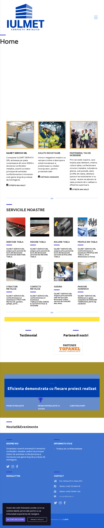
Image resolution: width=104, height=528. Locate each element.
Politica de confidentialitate (69, 448)
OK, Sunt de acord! (15, 519)
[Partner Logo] (76, 348)
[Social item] (7, 467)
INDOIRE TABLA (38, 242)
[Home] (25, 17)
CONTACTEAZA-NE (80, 112)
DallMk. (66, 520)
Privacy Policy (37, 519)
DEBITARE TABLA (14, 242)
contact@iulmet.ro (66, 496)
